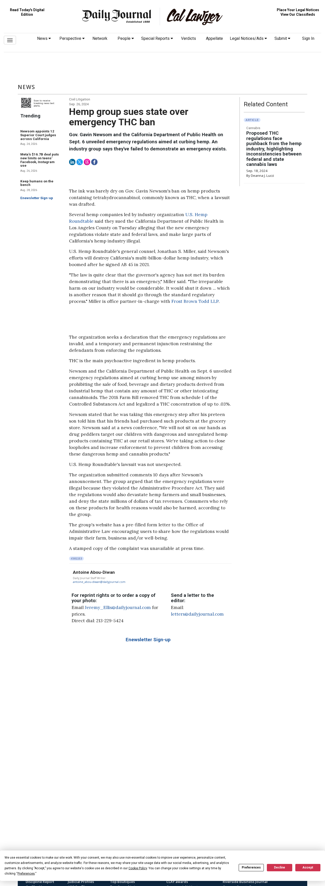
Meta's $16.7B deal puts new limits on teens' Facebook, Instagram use (39, 159)
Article (252, 119)
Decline (279, 867)
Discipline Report (40, 881)
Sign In (308, 38)
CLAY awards (177, 881)
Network (99, 38)
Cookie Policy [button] (137, 868)
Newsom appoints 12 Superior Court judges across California (38, 135)
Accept (307, 867)
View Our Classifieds (298, 14)
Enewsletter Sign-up (36, 198)
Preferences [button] (26, 873)
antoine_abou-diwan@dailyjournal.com (99, 582)
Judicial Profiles (81, 881)
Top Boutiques (122, 881)
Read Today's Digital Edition (27, 12)
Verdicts (188, 38)
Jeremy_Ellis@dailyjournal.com (118, 607)
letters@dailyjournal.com (197, 614)
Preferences (251, 867)
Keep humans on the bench (36, 183)
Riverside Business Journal (245, 881)
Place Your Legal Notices (298, 10)
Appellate (214, 38)
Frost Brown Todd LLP (195, 301)
